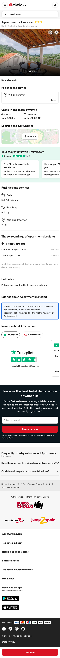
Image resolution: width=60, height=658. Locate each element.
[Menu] (5, 5)
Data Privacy (8, 641)
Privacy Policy (7, 438)
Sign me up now (30, 429)
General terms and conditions (17, 635)
